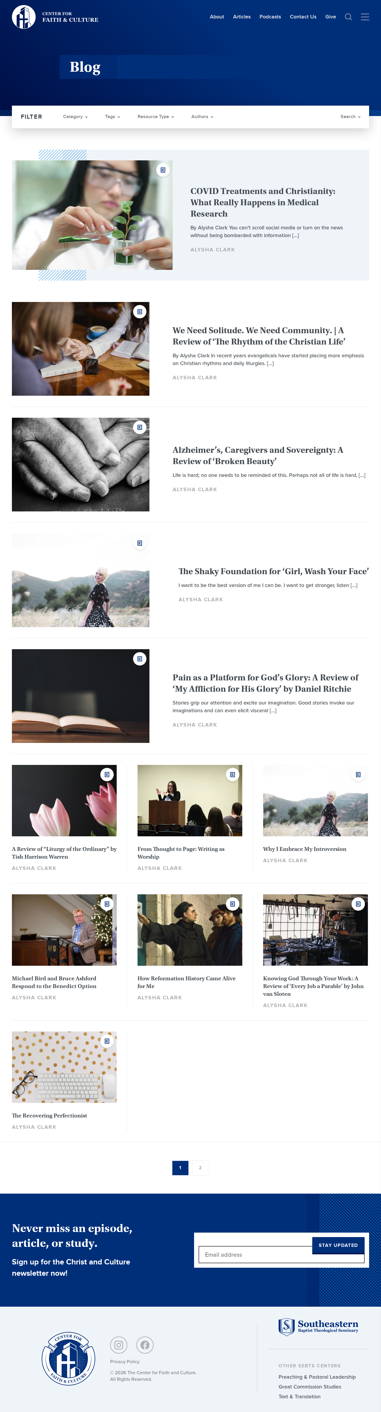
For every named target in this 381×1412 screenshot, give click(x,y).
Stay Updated (338, 1245)
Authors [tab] (199, 117)
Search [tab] (348, 117)
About (217, 17)
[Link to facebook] (145, 1345)
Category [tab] (73, 117)
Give (330, 17)
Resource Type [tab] (153, 117)
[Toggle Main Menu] (365, 17)
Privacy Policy (125, 1361)
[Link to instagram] (118, 1345)
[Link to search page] (348, 17)
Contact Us (303, 17)
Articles (242, 17)
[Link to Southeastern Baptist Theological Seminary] (318, 1334)
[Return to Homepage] (68, 1359)
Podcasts (270, 17)
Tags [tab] (110, 117)
